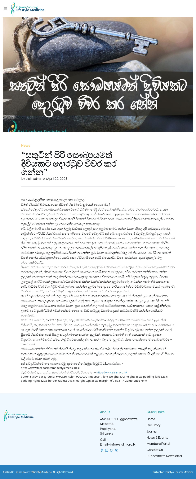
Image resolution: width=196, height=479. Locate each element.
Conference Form (136, 380)
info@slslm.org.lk (122, 444)
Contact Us (155, 449)
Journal (152, 431)
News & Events (157, 437)
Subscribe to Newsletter (164, 456)
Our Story (154, 425)
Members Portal (158, 443)
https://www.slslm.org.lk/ (111, 372)
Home (151, 419)
